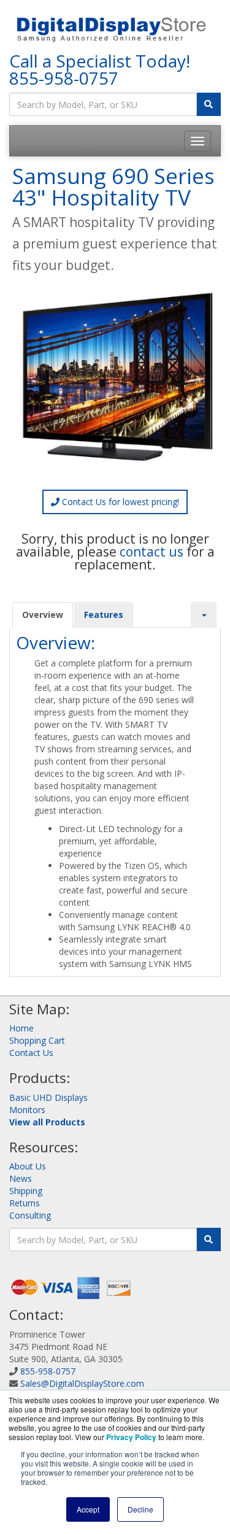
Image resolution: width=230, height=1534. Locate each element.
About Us (27, 1166)
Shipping (25, 1191)
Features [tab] (103, 614)
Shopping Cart (37, 1040)
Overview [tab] (42, 614)
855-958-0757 (63, 78)
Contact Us (31, 1052)
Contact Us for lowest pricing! (119, 501)
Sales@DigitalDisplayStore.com (82, 1383)
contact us (151, 551)
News (20, 1178)
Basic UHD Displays (48, 1097)
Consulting (30, 1215)
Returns (24, 1203)
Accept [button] (88, 1509)
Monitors (27, 1110)
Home (21, 1028)
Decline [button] (140, 1509)
